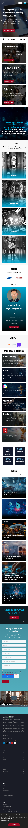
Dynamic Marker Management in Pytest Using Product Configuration (14, 493)
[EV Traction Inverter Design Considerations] (14, 551)
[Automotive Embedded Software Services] (14, 530)
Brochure (6, 521)
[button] (1, 20)
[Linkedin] (4, 743)
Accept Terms (14, 824)
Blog (5, 542)
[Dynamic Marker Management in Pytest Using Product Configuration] (14, 487)
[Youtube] (12, 743)
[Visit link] (14, 361)
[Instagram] (15, 743)
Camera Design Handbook (12, 516)
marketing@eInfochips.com (15, 740)
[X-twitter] (7, 743)
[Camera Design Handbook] (14, 509)
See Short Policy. (5, 820)
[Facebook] (10, 743)
